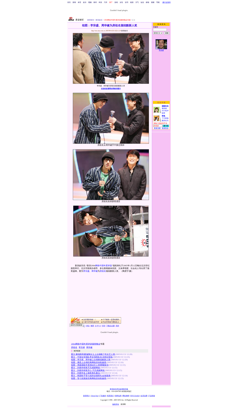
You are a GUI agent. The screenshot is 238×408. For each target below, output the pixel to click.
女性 (121, 2)
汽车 (105, 2)
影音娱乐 (99, 20)
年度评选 (108, 265)
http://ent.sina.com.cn (98, 31)
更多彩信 (165, 128)
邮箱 (147, 2)
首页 (69, 2)
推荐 (92, 326)
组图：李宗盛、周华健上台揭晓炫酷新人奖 (90, 360)
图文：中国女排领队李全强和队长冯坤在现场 (91, 357)
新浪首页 (90, 20)
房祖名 (103, 271)
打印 (103, 326)
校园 (131, 2)
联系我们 (110, 396)
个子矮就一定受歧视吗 (111, 320)
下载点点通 (110, 326)
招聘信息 (118, 396)
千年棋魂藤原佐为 (165, 118)
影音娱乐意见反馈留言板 (119, 389)
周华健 (94, 271)
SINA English (135, 396)
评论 (88, 326)
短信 (142, 2)
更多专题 (157, 128)
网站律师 (126, 396)
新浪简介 (86, 396)
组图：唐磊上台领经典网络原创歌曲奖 (88, 362)
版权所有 (115, 404)
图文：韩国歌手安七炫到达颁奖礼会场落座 (90, 376)
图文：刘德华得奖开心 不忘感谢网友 (88, 370)
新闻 (74, 2)
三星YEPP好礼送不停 (91, 322)
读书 (126, 2)
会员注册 (144, 396)
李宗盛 (86, 271)
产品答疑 (151, 396)
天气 (137, 2)
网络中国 (99, 265)
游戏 (116, 2)
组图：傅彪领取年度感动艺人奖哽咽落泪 (89, 365)
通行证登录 (166, 2)
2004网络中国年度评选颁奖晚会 (85, 344)
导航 (158, 2)
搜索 (152, 2)
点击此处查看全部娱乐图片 (111, 89)
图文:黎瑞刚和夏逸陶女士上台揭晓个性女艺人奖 (93, 354)
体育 (79, 2)
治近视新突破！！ (89, 320)
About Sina (94, 396)
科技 (100, 2)
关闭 (117, 326)
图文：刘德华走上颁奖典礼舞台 (85, 373)
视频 (90, 2)
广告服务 (102, 396)
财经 (95, 2)
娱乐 (84, 2)
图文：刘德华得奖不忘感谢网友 (85, 368)
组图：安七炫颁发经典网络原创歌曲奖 (88, 378)
